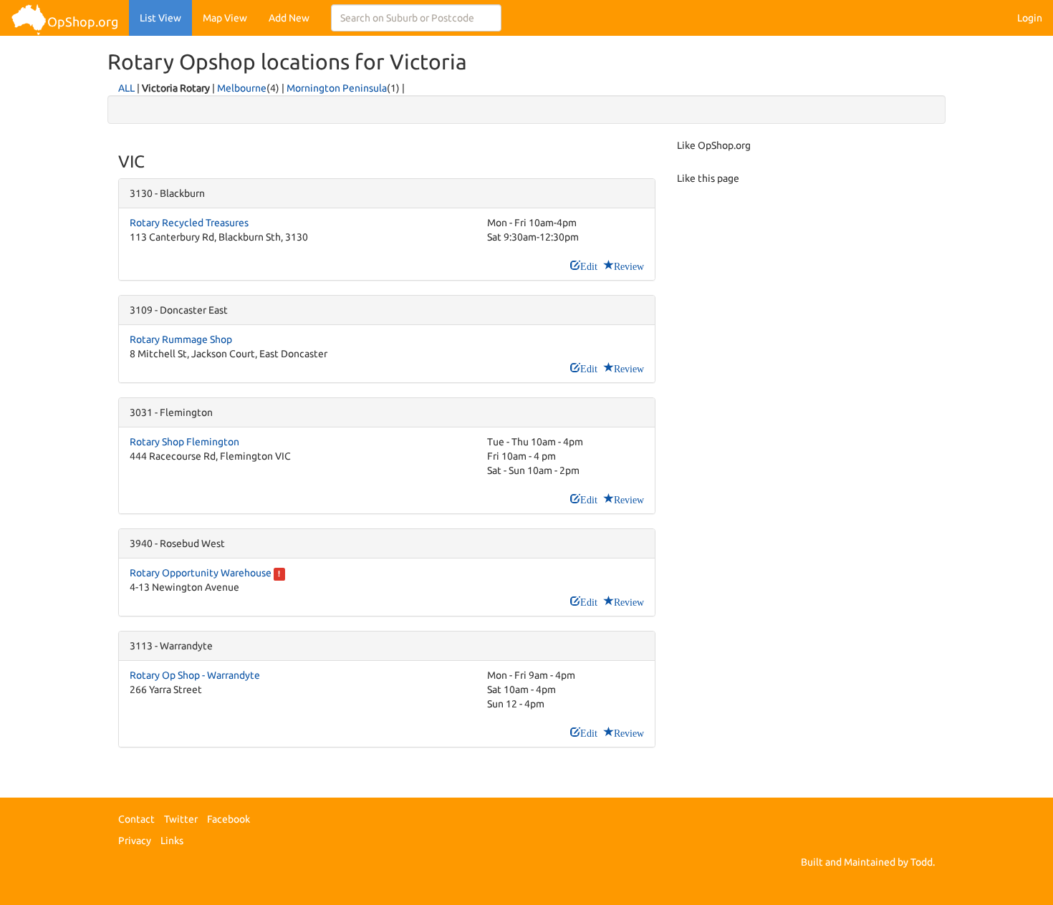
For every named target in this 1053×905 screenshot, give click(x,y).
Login (1029, 18)
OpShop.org (82, 21)
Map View (225, 18)
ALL (126, 88)
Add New (289, 18)
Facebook (228, 819)
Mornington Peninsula (337, 88)
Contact (136, 819)
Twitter (181, 819)
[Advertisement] (806, 326)
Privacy (134, 840)
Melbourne (241, 88)
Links (171, 840)
